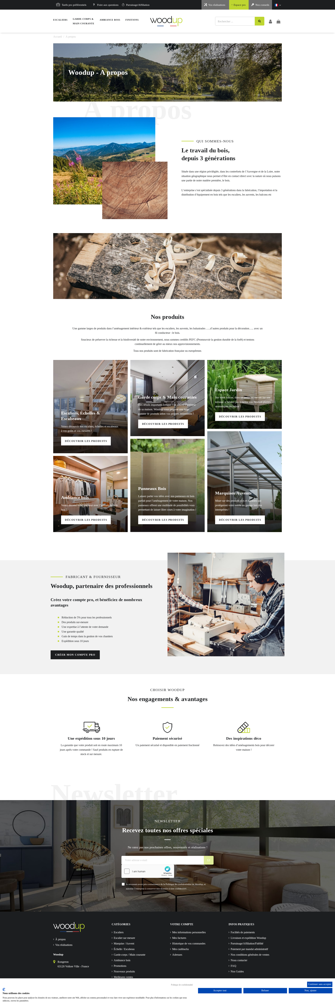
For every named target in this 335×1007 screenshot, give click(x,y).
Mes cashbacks (180, 949)
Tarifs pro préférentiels (74, 4)
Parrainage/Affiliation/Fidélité (247, 943)
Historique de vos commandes (188, 943)
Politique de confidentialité (182, 985)
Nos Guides (237, 971)
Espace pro (240, 4)
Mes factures (179, 937)
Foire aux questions (107, 4)
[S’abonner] (209, 860)
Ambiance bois (122, 960)
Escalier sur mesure (124, 937)
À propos (60, 939)
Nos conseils (262, 4)
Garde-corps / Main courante (129, 954)
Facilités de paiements (243, 932)
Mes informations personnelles (189, 932)
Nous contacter (239, 960)
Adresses (177, 954)
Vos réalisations (216, 4)
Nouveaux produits (124, 971)
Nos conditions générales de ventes (250, 954)
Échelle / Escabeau (124, 949)
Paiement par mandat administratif (249, 949)
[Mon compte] (270, 21)
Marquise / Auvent (124, 943)
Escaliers (119, 932)
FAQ (233, 965)
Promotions (120, 965)
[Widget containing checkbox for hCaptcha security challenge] (147, 871)
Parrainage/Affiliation (138, 4)
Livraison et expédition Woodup (248, 937)
